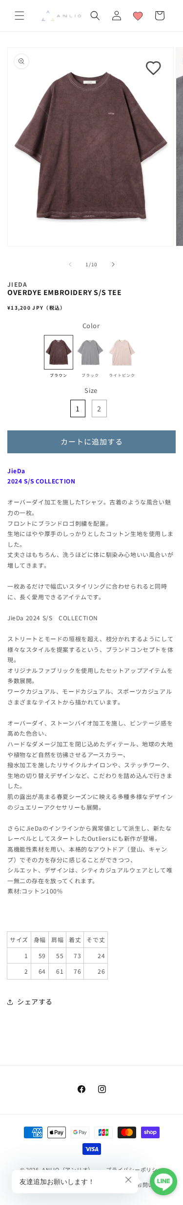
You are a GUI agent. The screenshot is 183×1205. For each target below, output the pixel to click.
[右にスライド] (113, 264)
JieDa (17, 284)
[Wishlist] (138, 15)
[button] (19, 15)
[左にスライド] (70, 264)
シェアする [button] (35, 1001)
